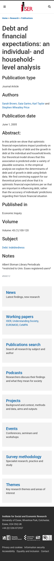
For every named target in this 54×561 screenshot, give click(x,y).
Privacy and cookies (12, 547)
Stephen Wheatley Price (16, 107)
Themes (13, 484)
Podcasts (14, 372)
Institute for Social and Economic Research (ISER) (27, 7)
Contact (45, 551)
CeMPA (23, 324)
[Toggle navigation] (4, 6)
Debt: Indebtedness (13, 247)
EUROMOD (12, 324)
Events (12, 428)
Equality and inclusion (28, 551)
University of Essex (32, 538)
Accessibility (8, 551)
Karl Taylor (38, 103)
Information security (34, 547)
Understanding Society (25, 321)
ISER (8, 321)
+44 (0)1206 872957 (12, 528)
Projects (13, 400)
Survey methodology (23, 457)
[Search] (49, 6)
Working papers (19, 316)
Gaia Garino (24, 103)
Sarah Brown (9, 103)
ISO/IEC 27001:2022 (47, 538)
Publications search (23, 344)
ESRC (12, 538)
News (11, 292)
